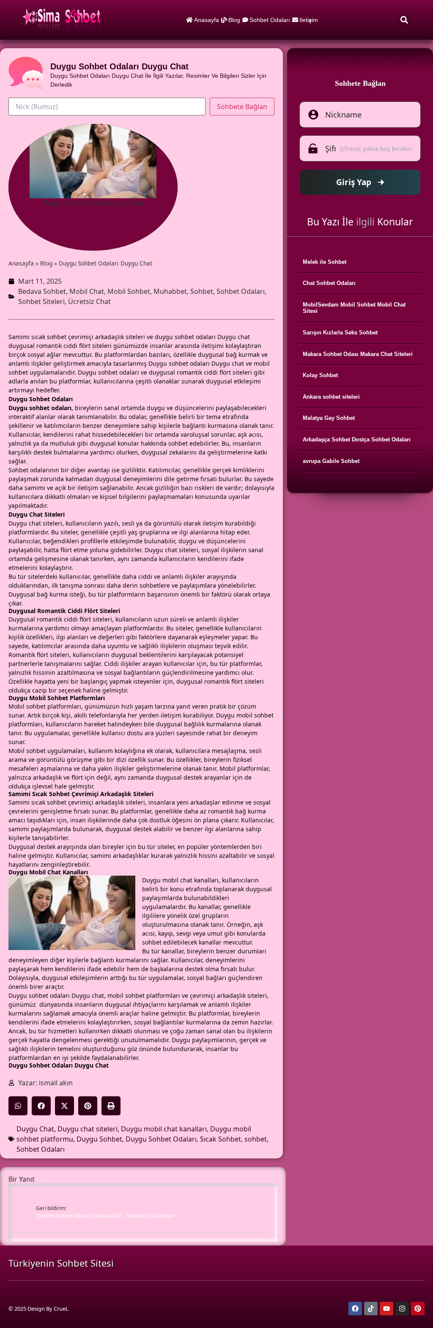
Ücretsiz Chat (89, 301)
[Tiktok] (371, 1308)
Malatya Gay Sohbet (329, 418)
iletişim (308, 19)
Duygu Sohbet (99, 1139)
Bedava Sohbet (42, 291)
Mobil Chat (86, 291)
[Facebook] (355, 1308)
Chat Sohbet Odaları (329, 283)
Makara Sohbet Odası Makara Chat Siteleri (358, 354)
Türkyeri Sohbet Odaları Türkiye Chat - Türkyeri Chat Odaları (105, 1216)
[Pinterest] (418, 1308)
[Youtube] (386, 1308)
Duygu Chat (35, 1129)
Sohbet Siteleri (41, 301)
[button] (404, 20)
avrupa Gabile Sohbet (331, 461)
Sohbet (201, 291)
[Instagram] (402, 1308)
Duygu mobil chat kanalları (164, 1129)
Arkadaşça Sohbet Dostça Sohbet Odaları (357, 439)
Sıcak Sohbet (220, 1139)
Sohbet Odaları (269, 19)
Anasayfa (206, 19)
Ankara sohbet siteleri (331, 397)
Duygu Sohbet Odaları (161, 1139)
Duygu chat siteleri (88, 1129)
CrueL (61, 1308)
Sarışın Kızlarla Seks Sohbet (340, 332)
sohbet (255, 1139)
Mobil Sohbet (128, 291)
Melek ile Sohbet (324, 262)
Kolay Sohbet (320, 375)
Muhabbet (170, 291)
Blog (234, 19)
